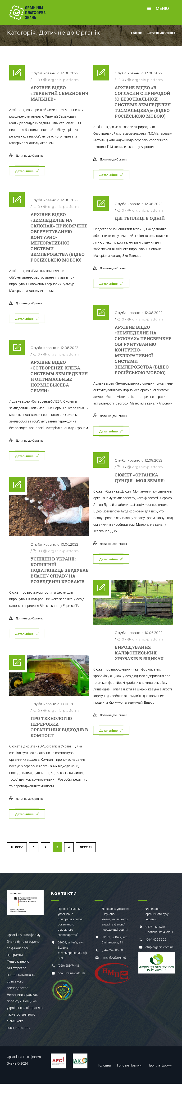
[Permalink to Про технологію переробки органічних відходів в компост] (49, 675)
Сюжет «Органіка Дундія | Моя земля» (140, 477)
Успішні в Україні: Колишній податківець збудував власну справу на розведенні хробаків (60, 570)
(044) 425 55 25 (156, 939)
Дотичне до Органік (161, 33)
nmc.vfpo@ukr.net (114, 957)
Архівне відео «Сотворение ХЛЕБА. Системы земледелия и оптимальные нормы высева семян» (59, 376)
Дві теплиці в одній (140, 218)
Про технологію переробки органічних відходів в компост (59, 727)
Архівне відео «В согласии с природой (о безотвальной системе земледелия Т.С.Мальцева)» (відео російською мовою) (143, 102)
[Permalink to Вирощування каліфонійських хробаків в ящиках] (133, 602)
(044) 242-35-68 (112, 950)
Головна (136, 33)
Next (84, 847)
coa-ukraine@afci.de (71, 973)
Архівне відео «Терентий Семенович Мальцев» (60, 93)
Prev (19, 847)
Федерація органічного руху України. (157, 914)
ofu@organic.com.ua (159, 947)
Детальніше (24, 171)
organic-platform (63, 80)
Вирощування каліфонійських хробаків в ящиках (139, 652)
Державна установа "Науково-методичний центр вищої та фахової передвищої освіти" (116, 919)
